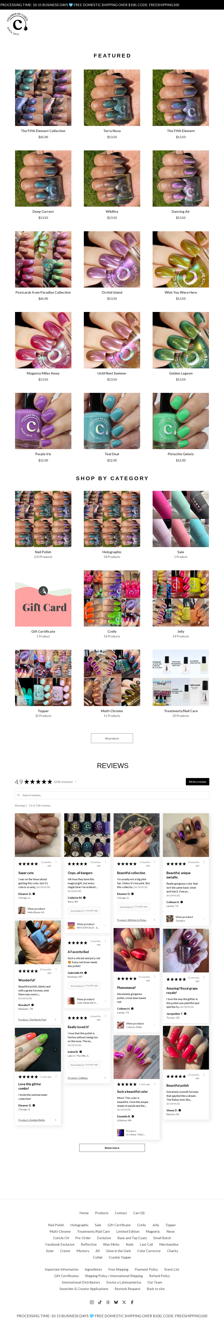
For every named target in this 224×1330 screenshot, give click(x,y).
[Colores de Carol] (17, 24)
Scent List (143, 23)
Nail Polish (56, 1225)
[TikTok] (100, 1302)
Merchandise (169, 1244)
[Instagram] (91, 1302)
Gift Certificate (119, 1225)
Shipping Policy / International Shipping (114, 1276)
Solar (50, 1251)
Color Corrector (149, 1251)
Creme (65, 1251)
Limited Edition (127, 1231)
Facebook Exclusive (60, 1244)
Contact (129, 30)
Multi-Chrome (60, 1231)
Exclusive (104, 1238)
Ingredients (145, 16)
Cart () (139, 1213)
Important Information (110, 16)
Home (84, 1213)
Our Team (154, 1282)
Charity (172, 1251)
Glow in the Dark (118, 1251)
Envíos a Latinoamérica (123, 1282)
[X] (124, 1302)
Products (76, 16)
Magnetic (153, 1231)
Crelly (141, 1225)
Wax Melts (111, 1244)
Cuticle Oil (61, 1238)
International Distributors (81, 1282)
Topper (170, 1225)
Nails (130, 1244)
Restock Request (128, 1289)
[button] (76, 782)
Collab (97, 1257)
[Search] (190, 24)
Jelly (155, 1225)
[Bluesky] (116, 1302)
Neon (170, 1231)
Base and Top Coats (132, 1238)
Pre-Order (83, 1238)
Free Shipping (84, 23)
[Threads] (108, 1302)
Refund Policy (159, 1276)
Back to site (156, 1289)
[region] (112, 5)
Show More (43, 887)
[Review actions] (56, 861)
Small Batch (162, 1238)
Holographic (79, 1225)
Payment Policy (115, 23)
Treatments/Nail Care (93, 1231)
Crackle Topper (120, 1257)
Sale (98, 1225)
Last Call (146, 1244)
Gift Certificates (101, 30)
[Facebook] (132, 1302)
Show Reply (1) (77, 911)
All (98, 1251)
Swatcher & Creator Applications (83, 1289)
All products (112, 738)
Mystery (82, 1251)
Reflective (89, 1244)
